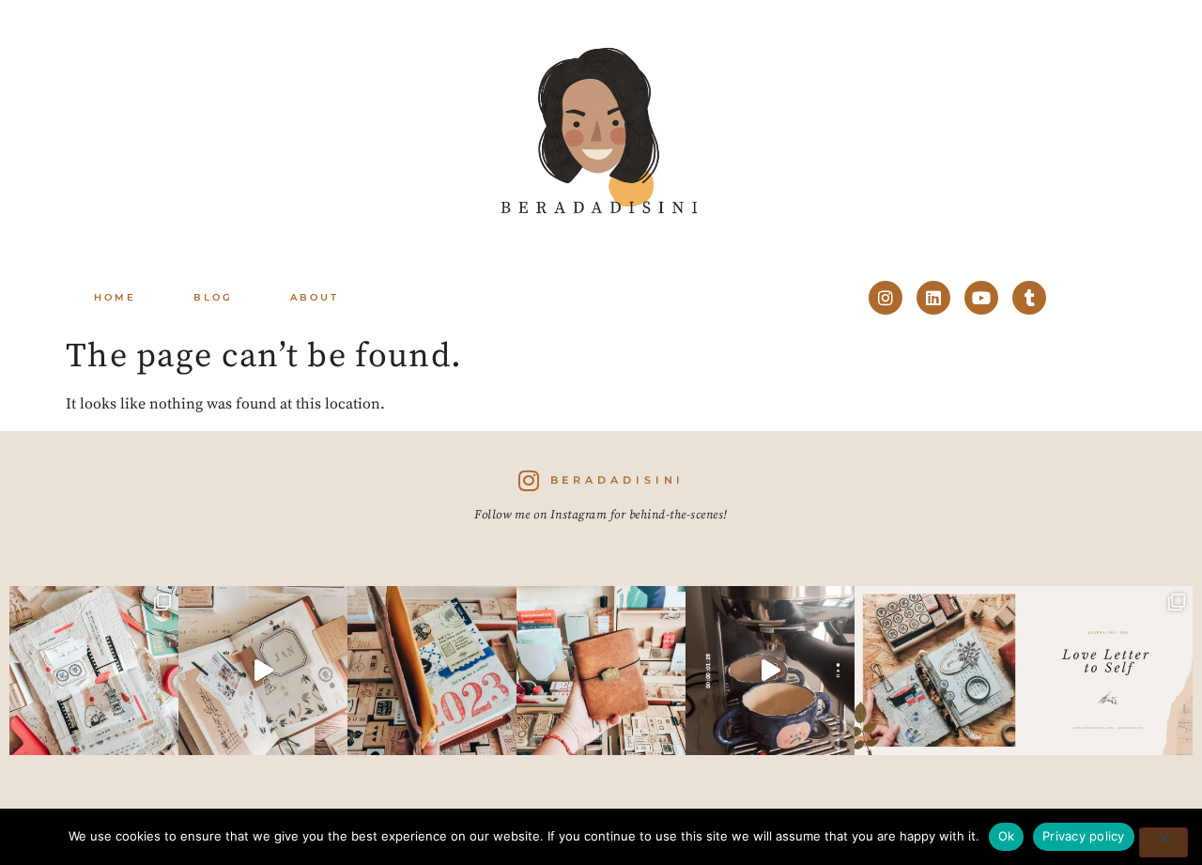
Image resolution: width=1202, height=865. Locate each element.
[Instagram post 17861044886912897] (770, 670)
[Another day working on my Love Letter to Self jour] (93, 670)
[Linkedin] (933, 298)
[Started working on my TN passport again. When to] (601, 670)
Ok (1006, 835)
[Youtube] (981, 298)
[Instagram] (885, 298)
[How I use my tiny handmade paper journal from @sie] (939, 670)
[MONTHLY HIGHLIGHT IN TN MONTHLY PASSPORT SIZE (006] (262, 670)
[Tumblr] (1029, 298)
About (314, 297)
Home (115, 297)
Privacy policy (1083, 835)
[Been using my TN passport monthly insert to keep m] (431, 670)
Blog (213, 297)
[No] (1163, 842)
